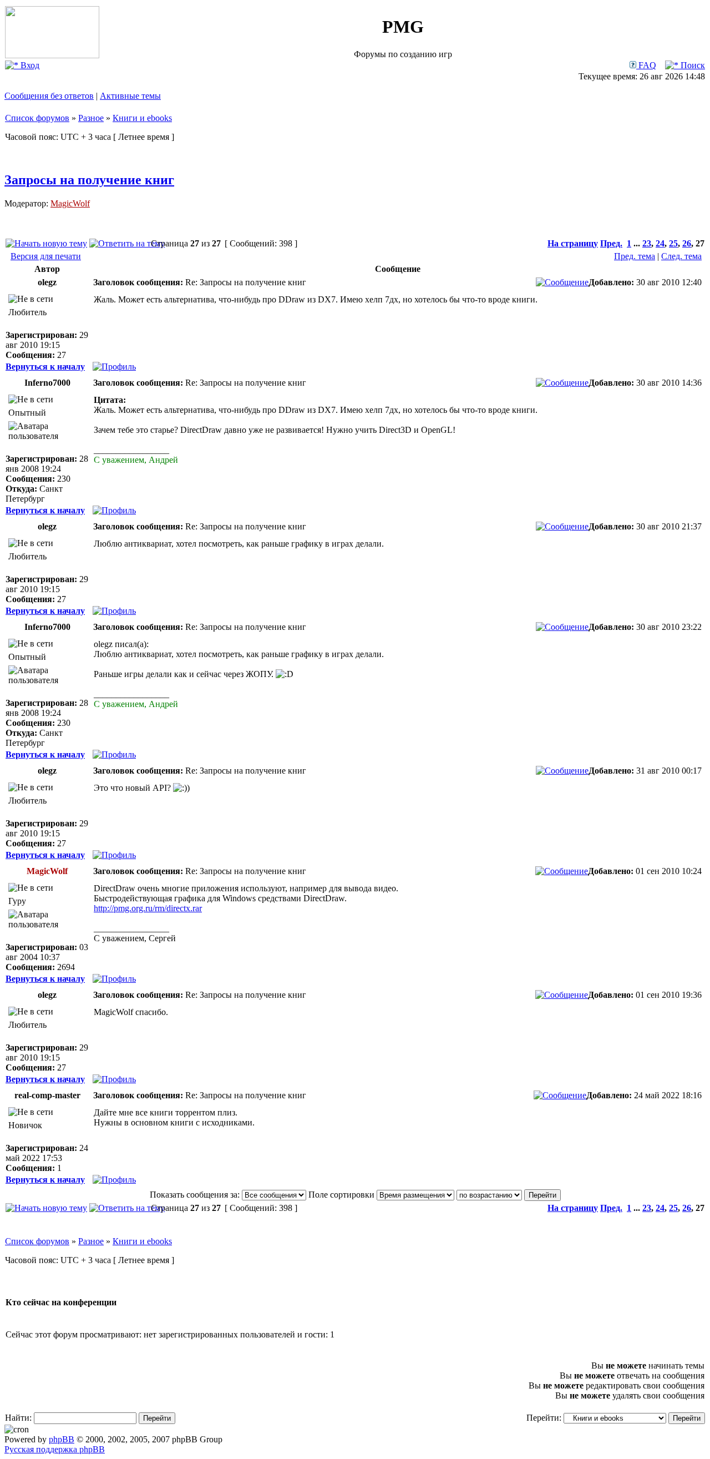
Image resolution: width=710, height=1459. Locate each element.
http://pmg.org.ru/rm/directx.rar (148, 908)
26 (686, 243)
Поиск (691, 65)
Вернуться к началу (45, 366)
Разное (91, 118)
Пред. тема (634, 256)
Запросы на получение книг (89, 180)
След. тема (681, 256)
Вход (28, 65)
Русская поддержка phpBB (54, 1449)
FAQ (646, 65)
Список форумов (37, 118)
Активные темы (130, 95)
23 (646, 243)
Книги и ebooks (142, 118)
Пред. (611, 243)
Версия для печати (46, 256)
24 (660, 243)
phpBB (61, 1439)
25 (673, 243)
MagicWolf (70, 203)
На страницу (572, 243)
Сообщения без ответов (49, 95)
